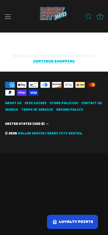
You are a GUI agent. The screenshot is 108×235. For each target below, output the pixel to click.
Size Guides (35, 103)
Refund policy (69, 110)
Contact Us (91, 103)
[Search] (88, 17)
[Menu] (8, 16)
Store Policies (64, 103)
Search (11, 110)
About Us (13, 103)
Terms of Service (37, 110)
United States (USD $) (24, 124)
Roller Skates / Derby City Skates (49, 133)
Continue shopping (54, 61)
